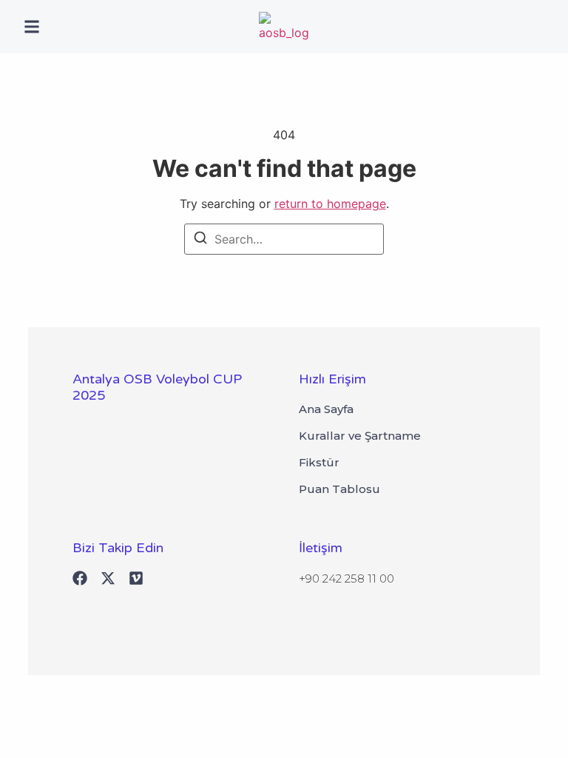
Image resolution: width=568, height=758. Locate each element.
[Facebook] (79, 578)
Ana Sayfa (326, 409)
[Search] (200, 239)
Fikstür (319, 462)
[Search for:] (284, 239)
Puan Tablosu (339, 489)
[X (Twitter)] (108, 578)
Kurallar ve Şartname (360, 436)
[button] (32, 26)
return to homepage (330, 203)
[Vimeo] (136, 578)
